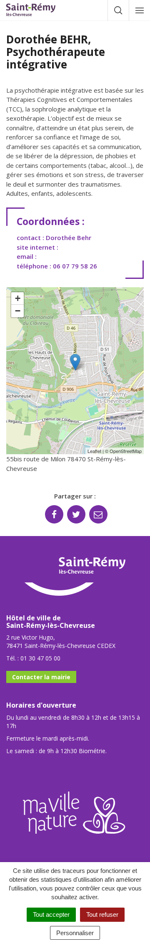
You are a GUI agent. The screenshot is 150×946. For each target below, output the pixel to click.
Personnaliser (75, 932)
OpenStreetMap (126, 451)
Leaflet (94, 451)
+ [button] (17, 298)
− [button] (17, 311)
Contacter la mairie (41, 677)
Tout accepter (51, 914)
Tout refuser (102, 914)
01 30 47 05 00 (40, 658)
